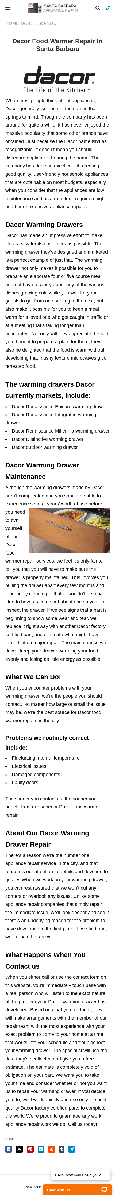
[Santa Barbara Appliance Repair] (53, 8)
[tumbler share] (61, 1149)
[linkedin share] (41, 1149)
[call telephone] (108, 8)
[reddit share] (51, 1149)
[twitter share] (19, 1149)
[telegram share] (71, 1149)
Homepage (18, 23)
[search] (97, 8)
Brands (47, 23)
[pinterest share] (30, 1149)
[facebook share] (8, 1149)
